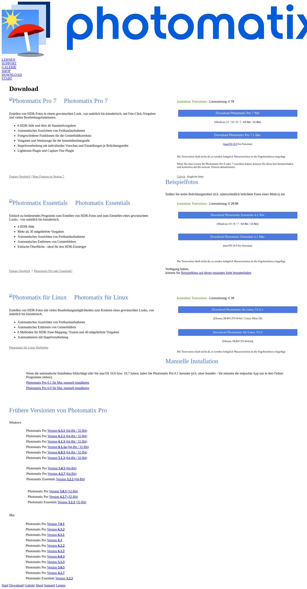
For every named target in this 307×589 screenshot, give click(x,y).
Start (5, 585)
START (7, 78)
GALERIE (9, 67)
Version (56, 524)
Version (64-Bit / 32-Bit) (67, 430)
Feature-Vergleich (19, 176)
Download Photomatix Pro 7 (237, 113)
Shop (39, 585)
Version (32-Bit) (63, 491)
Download (16, 585)
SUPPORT (9, 63)
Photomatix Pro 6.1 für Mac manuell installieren (57, 382)
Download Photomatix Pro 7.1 (237, 135)
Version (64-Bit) (62, 468)
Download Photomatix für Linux (238, 309)
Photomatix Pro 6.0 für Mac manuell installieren (57, 388)
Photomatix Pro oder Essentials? (53, 271)
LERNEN (8, 59)
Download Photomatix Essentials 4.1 (237, 215)
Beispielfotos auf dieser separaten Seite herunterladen (216, 273)
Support (49, 585)
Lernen (60, 585)
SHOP (6, 71)
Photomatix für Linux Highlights (28, 347)
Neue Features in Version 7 (48, 176)
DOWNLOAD (12, 75)
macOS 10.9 (230, 144)
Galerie (181, 176)
